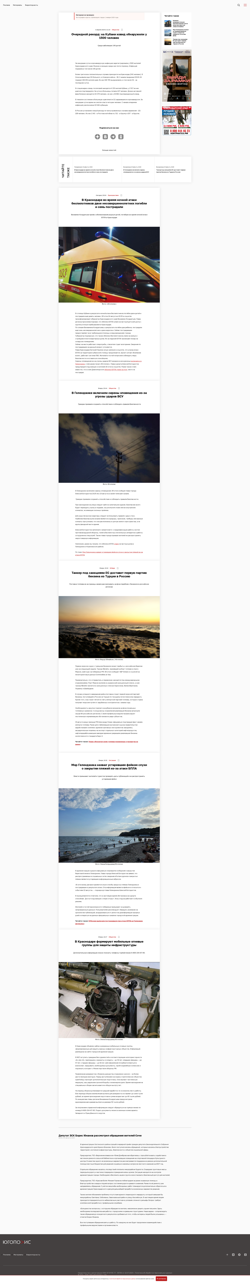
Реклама (6, 5)
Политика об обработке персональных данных (153, 1273)
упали (116, 544)
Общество (115, 30)
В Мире (112, 568)
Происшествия (113, 195)
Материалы (17, 5)
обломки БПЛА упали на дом (115, 370)
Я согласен (161, 1279)
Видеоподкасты (31, 5)
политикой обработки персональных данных (123, 1278)
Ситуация (112, 760)
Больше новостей (109, 150)
